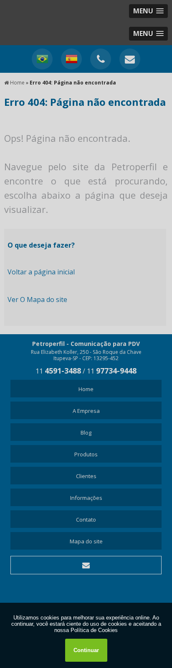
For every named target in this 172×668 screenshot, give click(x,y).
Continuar (86, 650)
